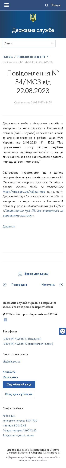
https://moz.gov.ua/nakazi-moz (24, 192)
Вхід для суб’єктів (19, 394)
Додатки (9, 226)
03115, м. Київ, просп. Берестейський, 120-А (31, 314)
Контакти (9, 372)
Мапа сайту (10, 377)
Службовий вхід (19, 384)
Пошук (56, 5)
